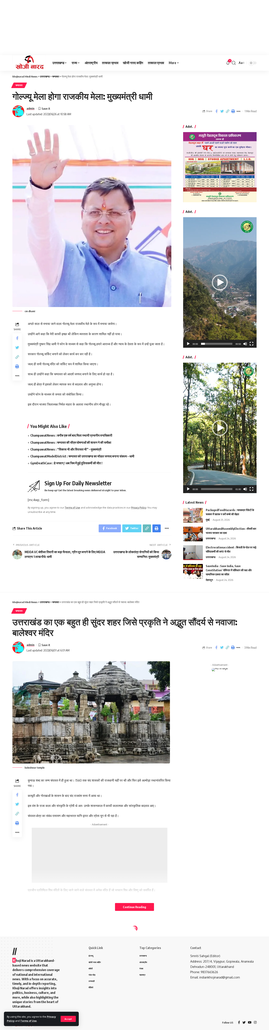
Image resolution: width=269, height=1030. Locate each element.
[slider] (216, 344)
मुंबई (208, 519)
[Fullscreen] (251, 344)
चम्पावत (19, 85)
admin (30, 108)
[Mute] (245, 344)
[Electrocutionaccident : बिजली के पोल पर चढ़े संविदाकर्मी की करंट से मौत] (193, 552)
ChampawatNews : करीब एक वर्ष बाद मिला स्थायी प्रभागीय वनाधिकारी (71, 435)
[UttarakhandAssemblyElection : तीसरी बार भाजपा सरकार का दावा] (193, 534)
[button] (220, 282)
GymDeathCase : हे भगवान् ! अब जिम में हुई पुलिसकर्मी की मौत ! (66, 463)
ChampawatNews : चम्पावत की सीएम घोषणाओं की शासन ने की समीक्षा (70, 442)
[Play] (188, 344)
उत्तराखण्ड (210, 538)
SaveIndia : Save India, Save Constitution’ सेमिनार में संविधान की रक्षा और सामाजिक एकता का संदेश (229, 570)
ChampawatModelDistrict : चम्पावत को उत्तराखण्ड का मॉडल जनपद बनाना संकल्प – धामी (82, 456)
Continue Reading (134, 907)
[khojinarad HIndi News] (29, 63)
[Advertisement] (118, 27)
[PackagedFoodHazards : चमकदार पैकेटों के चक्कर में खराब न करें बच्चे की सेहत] (193, 515)
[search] (234, 63)
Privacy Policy (138, 507)
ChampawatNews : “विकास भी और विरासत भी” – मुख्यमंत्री (65, 449)
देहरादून (209, 579)
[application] (220, 282)
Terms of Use (28, 1020)
